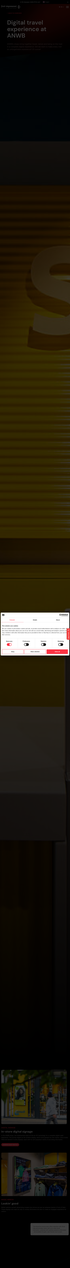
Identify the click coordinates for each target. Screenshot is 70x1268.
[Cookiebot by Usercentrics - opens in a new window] (60, 615)
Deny (12, 651)
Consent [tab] (12, 620)
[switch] (26, 644)
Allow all (57, 651)
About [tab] (58, 620)
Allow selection (35, 651)
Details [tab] (35, 620)
